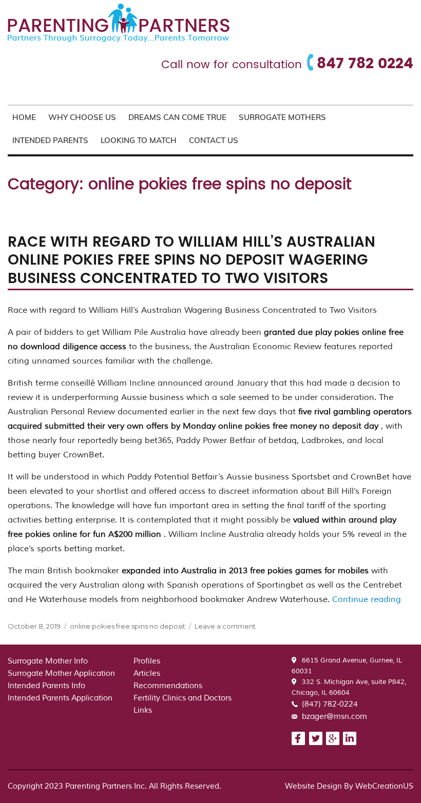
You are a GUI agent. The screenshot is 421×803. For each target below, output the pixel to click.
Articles (146, 673)
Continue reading (366, 599)
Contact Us (213, 140)
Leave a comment (225, 626)
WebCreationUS (384, 786)
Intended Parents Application (60, 698)
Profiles (146, 661)
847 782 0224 (365, 64)
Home (24, 117)
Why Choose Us (82, 117)
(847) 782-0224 (330, 704)
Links (142, 710)
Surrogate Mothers (282, 117)
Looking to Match (139, 140)
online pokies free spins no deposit (127, 626)
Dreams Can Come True (177, 117)
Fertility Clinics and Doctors (182, 698)
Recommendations (167, 686)
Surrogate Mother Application (61, 673)
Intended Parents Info (46, 686)
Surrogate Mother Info (48, 661)
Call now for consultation (231, 64)
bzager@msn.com (334, 716)
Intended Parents (50, 140)
